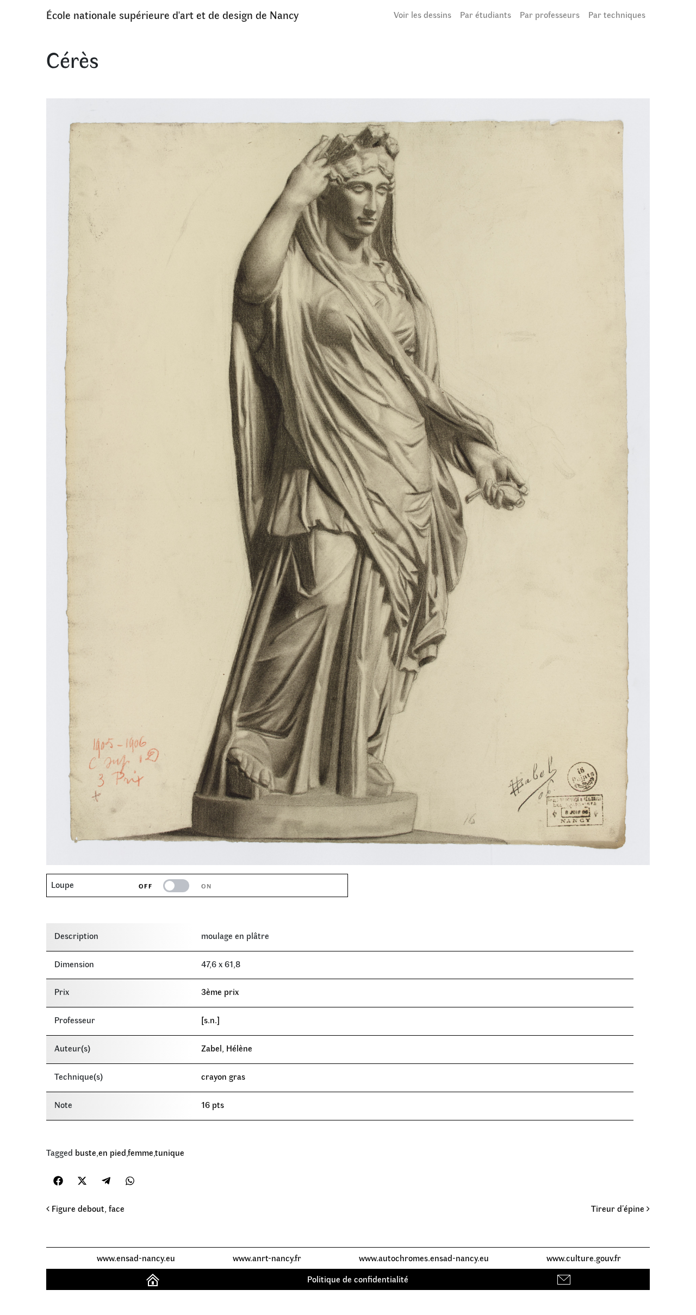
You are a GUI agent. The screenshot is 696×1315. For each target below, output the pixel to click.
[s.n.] (210, 1019)
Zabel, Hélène (226, 1048)
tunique (169, 1152)
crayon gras (223, 1076)
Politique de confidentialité (357, 1279)
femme (140, 1152)
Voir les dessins (422, 14)
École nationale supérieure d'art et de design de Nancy (172, 14)
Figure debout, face (87, 1208)
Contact (565, 1279)
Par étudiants (485, 14)
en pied (112, 1152)
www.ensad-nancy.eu (136, 1257)
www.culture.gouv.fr (583, 1257)
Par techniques (616, 14)
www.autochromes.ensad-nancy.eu (424, 1257)
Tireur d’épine (619, 1208)
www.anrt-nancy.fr (267, 1257)
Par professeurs (550, 14)
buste (85, 1152)
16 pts (212, 1104)
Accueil (154, 1279)
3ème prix (220, 991)
